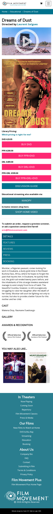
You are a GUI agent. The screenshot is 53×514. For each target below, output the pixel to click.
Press (6, 255)
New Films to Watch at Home (26, 427)
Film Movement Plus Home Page (26, 484)
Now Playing (26, 401)
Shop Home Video (26, 212)
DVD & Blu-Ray (26, 432)
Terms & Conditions (26, 470)
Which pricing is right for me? (16, 134)
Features (9, 242)
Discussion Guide (26, 186)
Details (8, 236)
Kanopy (26, 200)
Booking (8, 261)
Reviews (8, 248)
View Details (14, 378)
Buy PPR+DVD (26, 155)
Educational (15, 11)
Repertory (26, 409)
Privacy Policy (26, 474)
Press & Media (26, 417)
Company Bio (26, 454)
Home (4, 11)
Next (50, 336)
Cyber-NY (26, 511)
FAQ (26, 458)
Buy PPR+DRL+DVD (27, 178)
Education (26, 440)
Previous (2, 336)
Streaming (26, 436)
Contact (26, 462)
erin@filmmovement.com (14, 230)
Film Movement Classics (26, 413)
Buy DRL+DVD (26, 167)
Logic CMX (38, 511)
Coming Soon (26, 405)
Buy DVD (26, 144)
